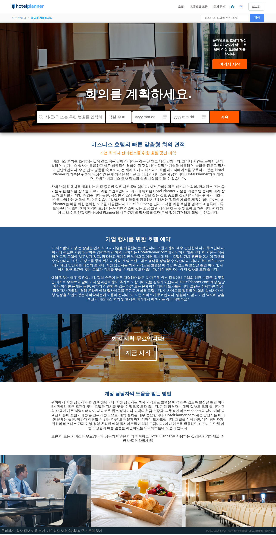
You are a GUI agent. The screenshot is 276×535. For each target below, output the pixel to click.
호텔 (181, 6)
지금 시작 (138, 352)
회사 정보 (23, 530)
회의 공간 (219, 6)
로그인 (256, 6)
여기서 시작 (230, 64)
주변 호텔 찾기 (91, 530)
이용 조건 (38, 530)
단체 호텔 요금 (199, 6)
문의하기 (8, 530)
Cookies (74, 530)
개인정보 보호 (57, 530)
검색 (257, 17)
